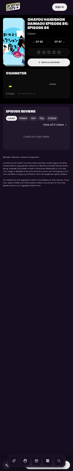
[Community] (25, 461)
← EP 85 (38, 41)
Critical (52, 118)
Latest (11, 118)
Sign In (59, 7)
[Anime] (14, 461)
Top (42, 118)
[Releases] (36, 461)
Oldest (23, 118)
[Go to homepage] (13, 7)
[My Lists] (48, 461)
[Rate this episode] (49, 52)
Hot (33, 118)
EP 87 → (60, 41)
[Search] (59, 461)
